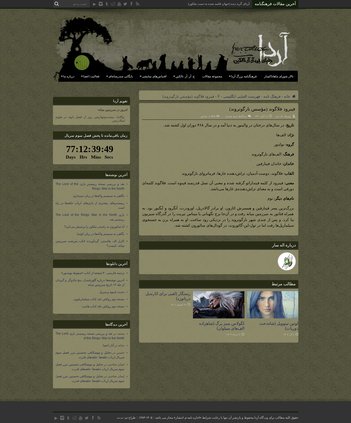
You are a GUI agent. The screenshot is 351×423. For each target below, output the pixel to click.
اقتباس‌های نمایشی (154, 76)
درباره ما (68, 76)
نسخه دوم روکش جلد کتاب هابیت (103, 306)
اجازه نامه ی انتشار (188, 417)
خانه (287, 96)
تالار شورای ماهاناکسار (278, 76)
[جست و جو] (57, 4)
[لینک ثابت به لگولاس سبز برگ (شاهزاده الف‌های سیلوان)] (218, 317)
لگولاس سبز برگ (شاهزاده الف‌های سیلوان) (221, 325)
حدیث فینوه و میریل (111, 292)
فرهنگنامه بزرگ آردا (244, 76)
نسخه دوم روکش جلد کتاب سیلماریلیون (99, 299)
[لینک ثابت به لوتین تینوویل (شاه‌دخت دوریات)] (272, 317)
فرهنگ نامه (272, 96)
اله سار (279, 116)
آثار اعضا (108, 345)
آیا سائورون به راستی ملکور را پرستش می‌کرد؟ (94, 226)
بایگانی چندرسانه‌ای (120, 76)
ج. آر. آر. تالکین (185, 76)
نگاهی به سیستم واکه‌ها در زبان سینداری (98, 196)
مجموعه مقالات (212, 76)
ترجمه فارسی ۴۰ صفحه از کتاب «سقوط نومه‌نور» (92, 273)
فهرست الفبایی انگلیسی (241, 96)
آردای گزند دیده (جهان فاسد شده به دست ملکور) (219, 4)
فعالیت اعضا (91, 76)
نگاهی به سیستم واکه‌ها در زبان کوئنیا (100, 234)
